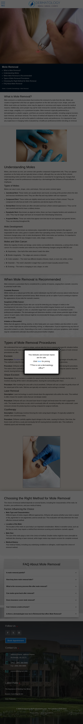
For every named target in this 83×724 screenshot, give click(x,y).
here (40, 361)
